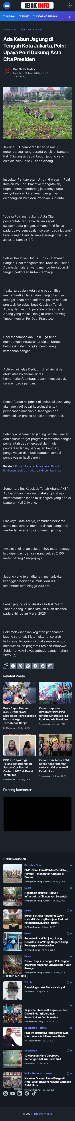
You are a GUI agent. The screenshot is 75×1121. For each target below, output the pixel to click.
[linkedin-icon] (19, 1093)
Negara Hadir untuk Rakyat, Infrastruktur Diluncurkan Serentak (45, 894)
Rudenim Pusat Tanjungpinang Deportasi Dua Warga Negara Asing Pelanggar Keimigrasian (46, 942)
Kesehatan (30, 1028)
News (39, 865)
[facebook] (13, 666)
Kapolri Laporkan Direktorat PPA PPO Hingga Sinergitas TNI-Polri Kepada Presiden (54, 714)
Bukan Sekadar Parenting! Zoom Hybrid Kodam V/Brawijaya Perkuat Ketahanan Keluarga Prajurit (46, 919)
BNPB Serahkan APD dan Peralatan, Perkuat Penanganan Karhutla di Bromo (46, 873)
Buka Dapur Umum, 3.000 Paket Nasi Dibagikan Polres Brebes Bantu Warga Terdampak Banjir (19, 716)
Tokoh (28, 982)
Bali (26, 1073)
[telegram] (35, 666)
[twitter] (20, 666)
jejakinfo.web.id (43, 1113)
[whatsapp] (28, 666)
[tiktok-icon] (34, 1093)
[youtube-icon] (12, 1093)
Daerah (28, 865)
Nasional (37, 1073)
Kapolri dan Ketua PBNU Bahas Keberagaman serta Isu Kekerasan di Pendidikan (54, 766)
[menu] (7, 5)
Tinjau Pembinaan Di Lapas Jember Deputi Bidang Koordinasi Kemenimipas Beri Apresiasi (46, 1013)
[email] (50, 666)
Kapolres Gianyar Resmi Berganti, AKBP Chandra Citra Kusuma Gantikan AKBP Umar (47, 1082)
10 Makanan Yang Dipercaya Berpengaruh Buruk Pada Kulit (42, 1057)
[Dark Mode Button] (69, 5)
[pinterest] (43, 666)
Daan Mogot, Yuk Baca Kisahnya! (44, 987)
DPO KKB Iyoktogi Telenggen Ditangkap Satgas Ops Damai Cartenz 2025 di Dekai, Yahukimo (18, 768)
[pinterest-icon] (27, 1093)
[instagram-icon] (5, 1093)
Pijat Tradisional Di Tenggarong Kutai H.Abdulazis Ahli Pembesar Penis (46, 1034)
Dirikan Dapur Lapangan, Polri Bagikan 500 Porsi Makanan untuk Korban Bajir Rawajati (47, 964)
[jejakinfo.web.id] (37, 5)
